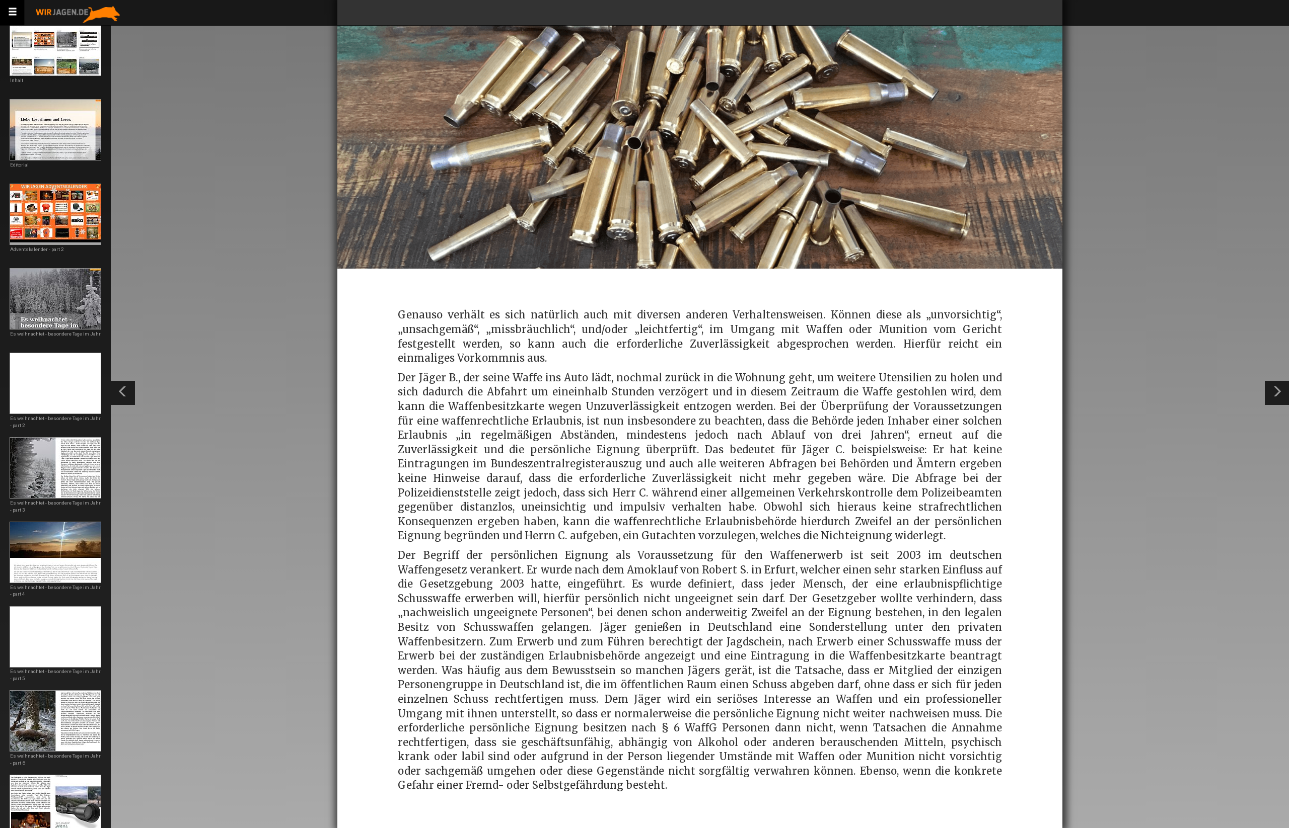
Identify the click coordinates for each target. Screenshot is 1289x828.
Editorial (19, 165)
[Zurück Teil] (123, 393)
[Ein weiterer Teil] (1277, 393)
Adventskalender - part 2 (37, 249)
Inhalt (16, 80)
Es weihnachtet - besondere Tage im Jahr (55, 334)
